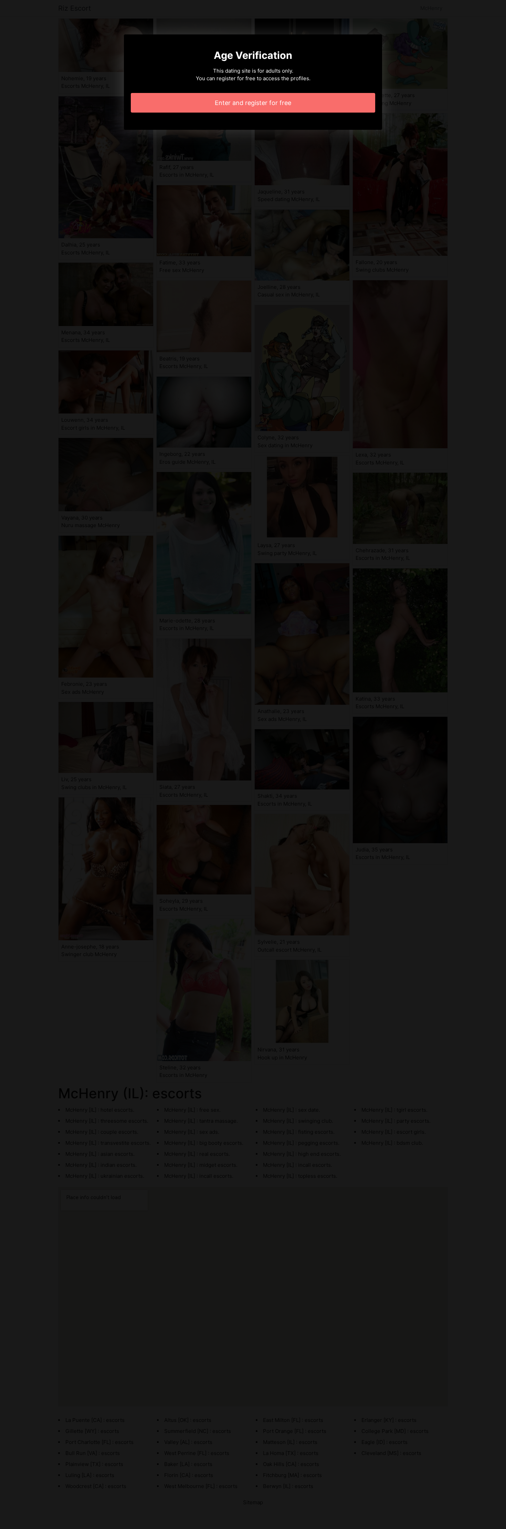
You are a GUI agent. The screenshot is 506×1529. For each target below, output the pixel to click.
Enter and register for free (253, 102)
